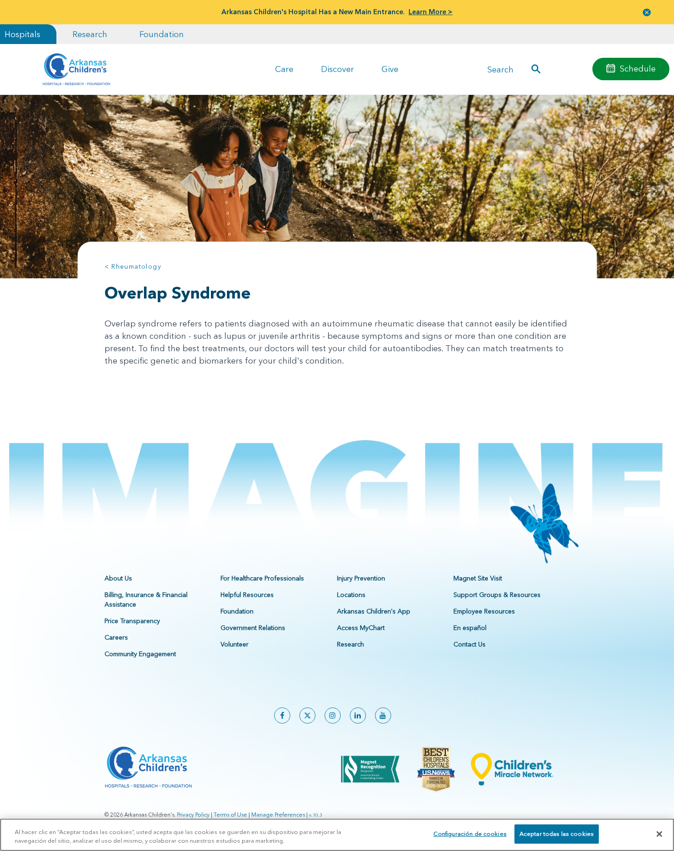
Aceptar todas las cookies (556, 833)
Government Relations (253, 628)
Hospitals (22, 34)
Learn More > (431, 11)
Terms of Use (230, 814)
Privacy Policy (193, 814)
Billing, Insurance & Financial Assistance (146, 599)
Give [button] (389, 69)
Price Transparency (132, 621)
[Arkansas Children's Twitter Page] (307, 715)
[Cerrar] (659, 834)
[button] (647, 12)
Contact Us (469, 644)
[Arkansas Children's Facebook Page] (282, 715)
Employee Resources (484, 611)
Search (500, 69)
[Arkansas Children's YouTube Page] (383, 715)
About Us (118, 578)
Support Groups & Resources (497, 595)
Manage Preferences (278, 814)
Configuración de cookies (470, 833)
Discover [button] (337, 69)
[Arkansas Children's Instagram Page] (333, 715)
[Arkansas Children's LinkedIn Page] (358, 715)
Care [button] (284, 69)
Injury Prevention (361, 578)
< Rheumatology (133, 266)
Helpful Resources (247, 595)
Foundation (161, 34)
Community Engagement (140, 654)
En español (469, 628)
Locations (351, 595)
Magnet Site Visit (477, 578)
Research (89, 34)
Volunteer (235, 644)
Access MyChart (361, 628)
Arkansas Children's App (373, 611)
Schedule (638, 68)
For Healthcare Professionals (262, 578)
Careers (116, 637)
